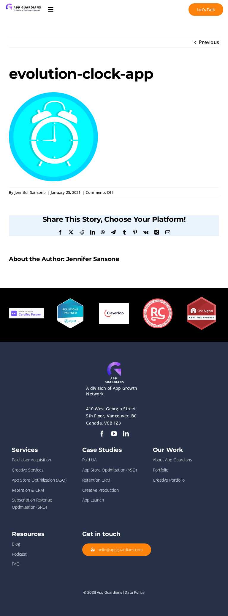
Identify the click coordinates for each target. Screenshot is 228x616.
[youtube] (114, 434)
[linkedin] (126, 434)
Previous (209, 42)
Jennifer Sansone (30, 192)
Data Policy (135, 592)
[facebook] (102, 434)
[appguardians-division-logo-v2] (23, 4)
